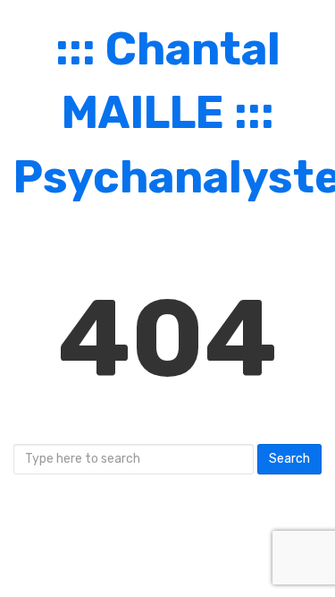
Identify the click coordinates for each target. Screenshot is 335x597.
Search (289, 458)
